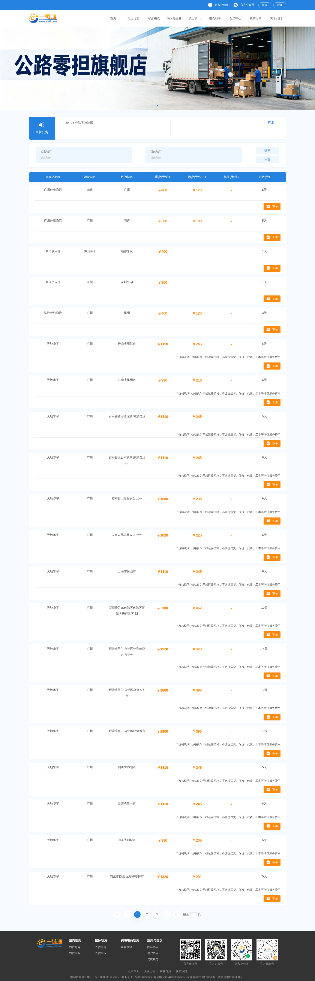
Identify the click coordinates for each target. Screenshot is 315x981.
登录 (264, 5)
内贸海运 (74, 947)
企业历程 (151, 971)
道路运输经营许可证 (230, 977)
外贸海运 (100, 947)
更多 (270, 123)
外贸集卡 (100, 953)
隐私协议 (152, 947)
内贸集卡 (74, 953)
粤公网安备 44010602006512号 (173, 977)
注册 (280, 5)
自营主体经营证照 (204, 977)
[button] (157, 105)
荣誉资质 (166, 971)
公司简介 (135, 971)
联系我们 (181, 971)
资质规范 (152, 959)
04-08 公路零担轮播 (79, 122)
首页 (113, 18)
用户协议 (152, 953)
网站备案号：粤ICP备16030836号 (91, 977)
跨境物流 (126, 947)
